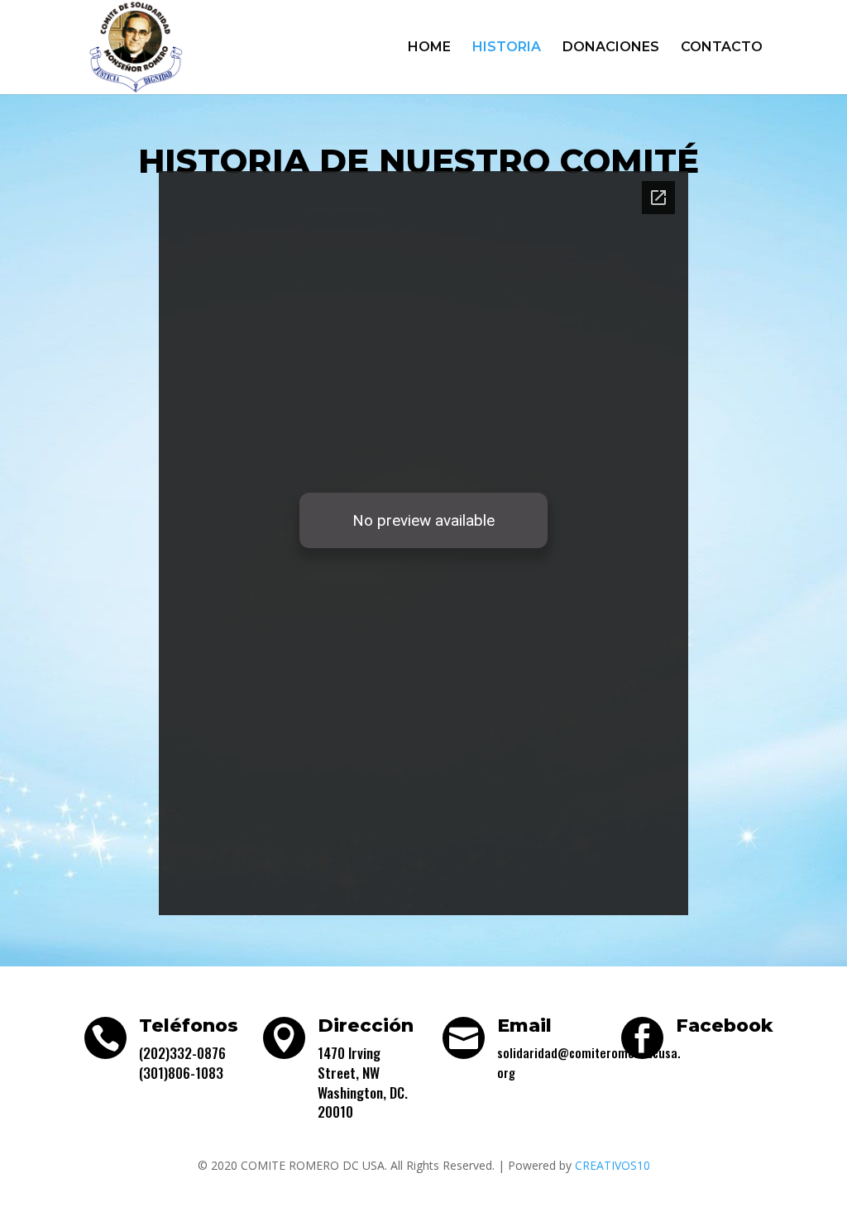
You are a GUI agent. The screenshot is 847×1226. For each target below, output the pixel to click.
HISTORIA (506, 48)
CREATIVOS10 (612, 1165)
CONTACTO (722, 48)
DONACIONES (610, 48)
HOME (429, 48)
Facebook (724, 1025)
